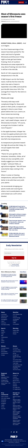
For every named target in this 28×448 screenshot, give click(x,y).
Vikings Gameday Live (17, 357)
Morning (15, 328)
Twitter (2, 405)
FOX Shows (15, 348)
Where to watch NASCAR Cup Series (17, 406)
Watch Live (21, 2)
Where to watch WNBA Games (16, 421)
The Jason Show (16, 350)
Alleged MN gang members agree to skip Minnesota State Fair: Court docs (17, 228)
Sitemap (15, 384)
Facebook (3, 401)
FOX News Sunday (5, 324)
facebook (11, 432)
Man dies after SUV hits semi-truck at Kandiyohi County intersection (9, 281)
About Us (16, 373)
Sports (3, 328)
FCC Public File (16, 387)
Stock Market (4, 351)
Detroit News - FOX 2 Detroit (5, 383)
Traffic (14, 322)
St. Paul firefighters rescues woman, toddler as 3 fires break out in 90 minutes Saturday (9, 288)
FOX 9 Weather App (17, 314)
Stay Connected (4, 393)
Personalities (16, 378)
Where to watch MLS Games (16, 424)
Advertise (15, 385)
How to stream (4, 396)
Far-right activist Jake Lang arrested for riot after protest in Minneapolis (9, 300)
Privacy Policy (15, 264)
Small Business (4, 353)
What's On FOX (16, 382)
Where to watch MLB (16, 403)
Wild (2, 335)
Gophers (3, 332)
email (17, 432)
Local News (4, 314)
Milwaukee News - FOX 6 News (5, 377)
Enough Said (16, 355)
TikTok (2, 407)
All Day (14, 353)
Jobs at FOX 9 (16, 380)
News (14, 19)
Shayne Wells (16, 330)
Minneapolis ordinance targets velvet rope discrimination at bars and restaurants (17, 216)
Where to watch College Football (16, 400)
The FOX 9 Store (17, 369)
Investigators (4, 319)
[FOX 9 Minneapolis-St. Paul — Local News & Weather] (5, 2)
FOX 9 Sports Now (17, 361)
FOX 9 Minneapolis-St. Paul (6, 19)
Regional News (4, 374)
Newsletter (3, 400)
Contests (15, 377)
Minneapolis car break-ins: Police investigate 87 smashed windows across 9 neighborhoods (8, 275)
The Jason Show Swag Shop (16, 367)
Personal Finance (5, 348)
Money (3, 346)
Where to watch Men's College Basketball (16, 413)
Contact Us (15, 375)
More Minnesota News (8, 272)
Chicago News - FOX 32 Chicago (5, 380)
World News (4, 317)
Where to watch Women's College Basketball (17, 417)
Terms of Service (15, 266)
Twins (2, 333)
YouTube (3, 408)
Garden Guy (15, 332)
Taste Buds (15, 363)
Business (3, 350)
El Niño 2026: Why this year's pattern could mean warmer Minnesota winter (17, 235)
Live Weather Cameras (16, 320)
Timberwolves (4, 337)
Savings (3, 355)
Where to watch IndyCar (16, 409)
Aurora (2, 342)
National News (4, 316)
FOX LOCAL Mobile (5, 398)
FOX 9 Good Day (17, 351)
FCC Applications (17, 389)
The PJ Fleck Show (17, 359)
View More (23, 272)
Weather (15, 312)
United (2, 340)
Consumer (3, 323)
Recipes (14, 333)
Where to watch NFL (16, 397)
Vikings (2, 330)
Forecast (15, 316)
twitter (14, 432)
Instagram (3, 403)
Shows (15, 346)
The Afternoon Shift (17, 365)
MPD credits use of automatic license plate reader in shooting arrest (9, 294)
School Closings (16, 317)
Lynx (2, 339)
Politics (2, 321)
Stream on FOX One (16, 393)
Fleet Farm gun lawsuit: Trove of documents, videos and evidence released (17, 222)
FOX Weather (16, 324)
